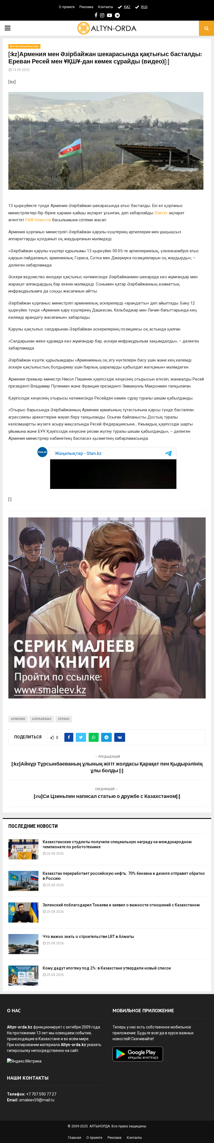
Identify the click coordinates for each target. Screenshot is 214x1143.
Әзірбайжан (41, 719)
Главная (74, 1138)
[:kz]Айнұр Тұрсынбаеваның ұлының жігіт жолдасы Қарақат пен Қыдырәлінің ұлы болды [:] (107, 767)
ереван (63, 719)
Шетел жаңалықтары (24, 46)
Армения (18, 719)
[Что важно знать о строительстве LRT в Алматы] (23, 944)
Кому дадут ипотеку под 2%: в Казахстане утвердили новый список (107, 968)
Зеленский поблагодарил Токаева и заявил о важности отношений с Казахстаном (121, 905)
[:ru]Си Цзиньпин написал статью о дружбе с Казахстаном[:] (107, 796)
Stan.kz (161, 212)
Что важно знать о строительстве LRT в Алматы (88, 936)
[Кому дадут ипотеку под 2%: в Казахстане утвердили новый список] (23, 976)
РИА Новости (38, 219)
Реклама (86, 7)
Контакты (105, 7)
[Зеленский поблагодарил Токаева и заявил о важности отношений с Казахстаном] (23, 912)
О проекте (67, 7)
